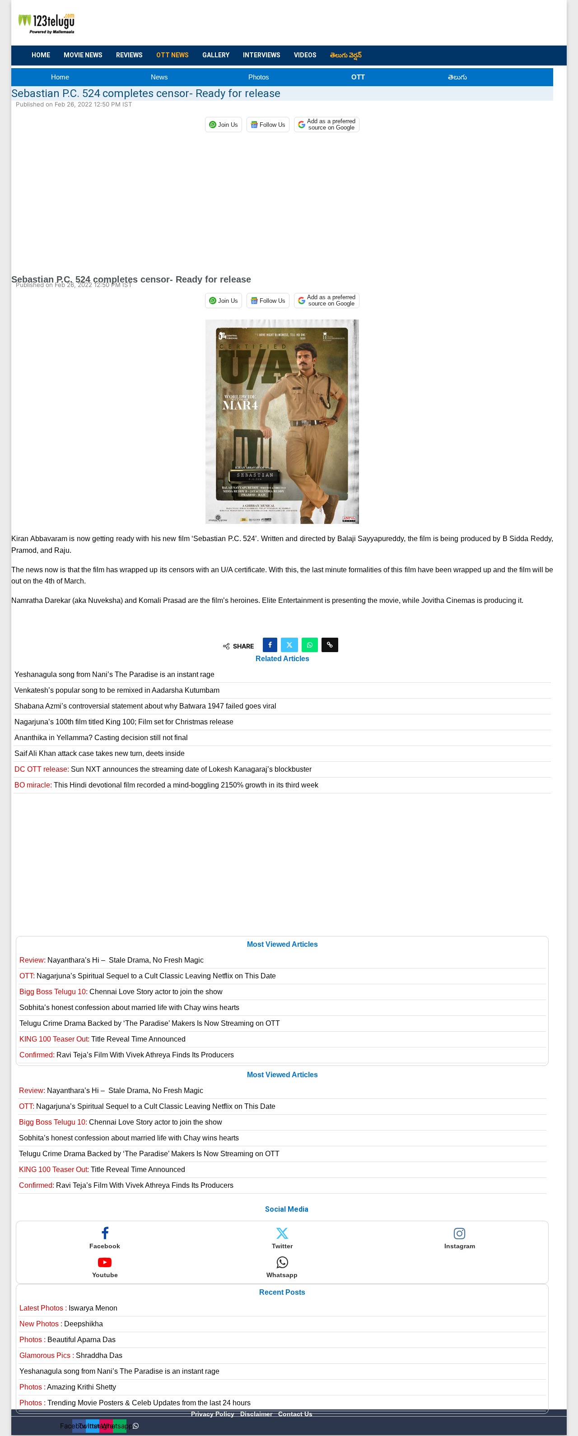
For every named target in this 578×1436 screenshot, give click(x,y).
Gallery (215, 55)
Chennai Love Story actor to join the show (121, 992)
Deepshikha (61, 1324)
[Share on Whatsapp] (310, 645)
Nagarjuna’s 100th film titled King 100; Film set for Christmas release (123, 722)
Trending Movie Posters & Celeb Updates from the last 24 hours (135, 1403)
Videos (305, 55)
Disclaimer (257, 1413)
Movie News (83, 55)
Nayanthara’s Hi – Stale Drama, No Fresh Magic (111, 960)
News (159, 77)
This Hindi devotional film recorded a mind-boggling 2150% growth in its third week (166, 785)
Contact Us (295, 1413)
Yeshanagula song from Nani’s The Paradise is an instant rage (114, 674)
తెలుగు (457, 77)
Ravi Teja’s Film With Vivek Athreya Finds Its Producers (126, 1055)
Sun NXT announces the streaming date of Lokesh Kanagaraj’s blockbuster (163, 769)
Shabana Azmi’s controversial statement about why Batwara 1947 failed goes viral (145, 706)
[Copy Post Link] (330, 645)
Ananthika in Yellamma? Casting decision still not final (101, 737)
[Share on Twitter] (289, 645)
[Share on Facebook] (270, 645)
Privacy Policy (213, 1413)
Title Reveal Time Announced (102, 1039)
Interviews (261, 55)
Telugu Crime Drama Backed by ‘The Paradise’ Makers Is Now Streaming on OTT (149, 1023)
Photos (258, 77)
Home (41, 55)
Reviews (129, 55)
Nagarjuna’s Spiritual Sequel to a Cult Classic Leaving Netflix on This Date (147, 976)
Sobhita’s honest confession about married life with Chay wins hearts (129, 1007)
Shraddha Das (70, 1355)
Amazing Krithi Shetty (67, 1387)
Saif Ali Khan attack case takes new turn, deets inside (99, 753)
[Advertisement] (388, 23)
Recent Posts (282, 1292)
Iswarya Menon (68, 1308)
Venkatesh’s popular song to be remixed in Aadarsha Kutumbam (116, 690)
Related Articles (282, 658)
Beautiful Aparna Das (67, 1339)
